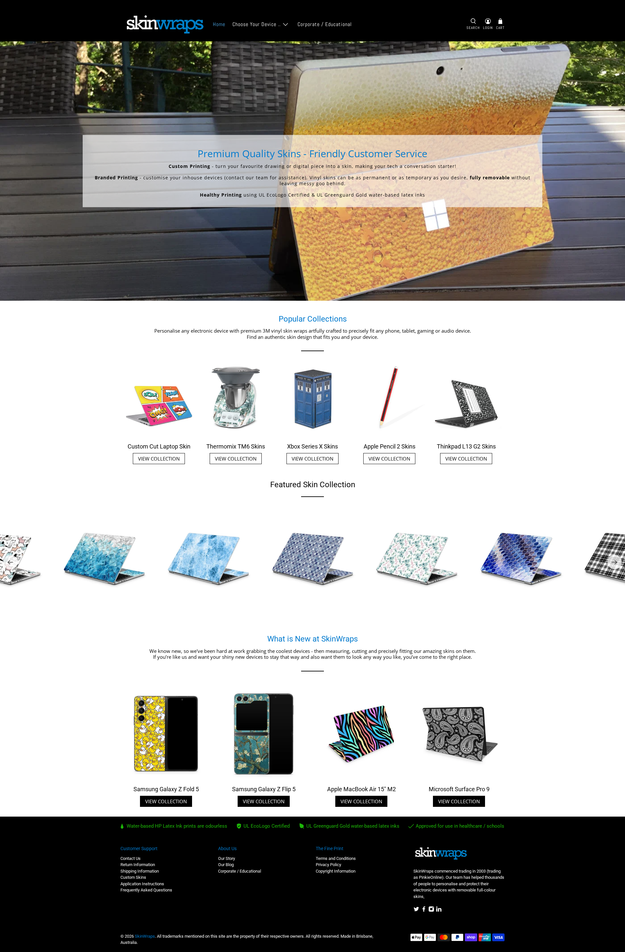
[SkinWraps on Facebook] (424, 910)
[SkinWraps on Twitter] (416, 910)
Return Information (137, 864)
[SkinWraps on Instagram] (431, 910)
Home (219, 24)
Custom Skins (133, 877)
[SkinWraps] (164, 24)
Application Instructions (142, 883)
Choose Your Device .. (256, 24)
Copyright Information (335, 871)
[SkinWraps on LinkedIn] (439, 910)
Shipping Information (139, 871)
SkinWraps (145, 936)
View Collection (159, 458)
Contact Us (130, 858)
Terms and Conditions (336, 858)
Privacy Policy (328, 864)
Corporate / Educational (325, 24)
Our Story (226, 858)
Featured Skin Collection (312, 484)
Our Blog (226, 864)
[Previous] (10, 562)
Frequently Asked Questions (146, 890)
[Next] (614, 562)
